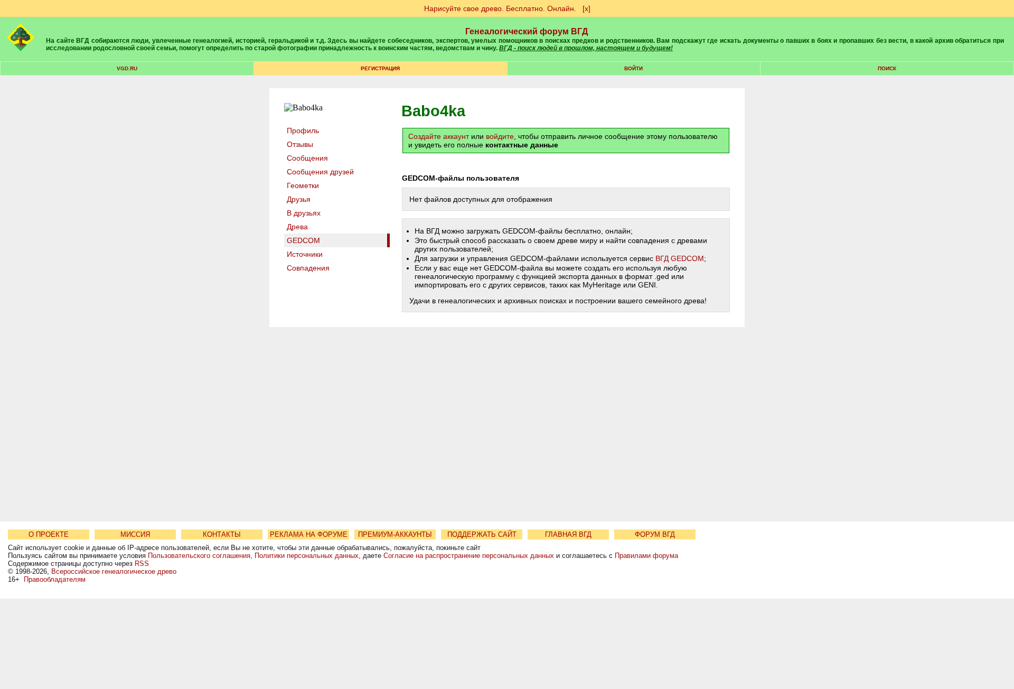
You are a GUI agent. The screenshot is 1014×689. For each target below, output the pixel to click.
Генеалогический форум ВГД (526, 31)
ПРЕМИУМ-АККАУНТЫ (395, 534)
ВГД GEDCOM (679, 258)
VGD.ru (127, 68)
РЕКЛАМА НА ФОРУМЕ (309, 534)
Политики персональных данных (307, 556)
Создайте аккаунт (438, 136)
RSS (142, 563)
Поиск (887, 68)
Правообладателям (55, 579)
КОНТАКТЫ (222, 534)
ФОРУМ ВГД (655, 534)
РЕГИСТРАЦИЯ (380, 68)
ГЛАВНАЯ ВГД (568, 534)
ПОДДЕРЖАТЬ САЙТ (482, 534)
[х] (586, 8)
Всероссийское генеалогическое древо (113, 571)
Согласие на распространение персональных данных (468, 556)
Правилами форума (646, 556)
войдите (500, 136)
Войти (633, 68)
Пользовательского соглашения (199, 556)
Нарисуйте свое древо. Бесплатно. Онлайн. (500, 8)
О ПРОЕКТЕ (49, 534)
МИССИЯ (135, 534)
